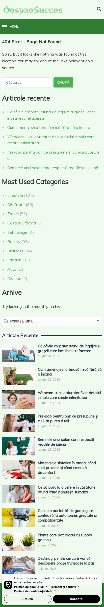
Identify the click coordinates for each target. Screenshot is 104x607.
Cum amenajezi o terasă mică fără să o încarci (49, 127)
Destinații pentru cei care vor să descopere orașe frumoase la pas (66, 561)
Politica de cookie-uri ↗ (31, 587)
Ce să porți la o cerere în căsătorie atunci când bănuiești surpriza (66, 489)
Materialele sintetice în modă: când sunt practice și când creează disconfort (67, 468)
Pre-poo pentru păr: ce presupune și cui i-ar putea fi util (68, 418)
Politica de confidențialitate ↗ (35, 591)
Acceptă (76, 599)
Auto (11, 269)
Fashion (14, 259)
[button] (10, 26)
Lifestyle (15, 195)
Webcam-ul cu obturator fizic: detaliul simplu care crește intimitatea (69, 395)
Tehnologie (17, 232)
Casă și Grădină (21, 222)
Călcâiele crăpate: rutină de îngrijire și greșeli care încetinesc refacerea (69, 348)
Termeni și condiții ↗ (65, 587)
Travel (13, 213)
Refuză (27, 599)
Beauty (13, 241)
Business (15, 250)
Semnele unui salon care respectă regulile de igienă (52, 167)
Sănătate (16, 204)
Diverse (14, 278)
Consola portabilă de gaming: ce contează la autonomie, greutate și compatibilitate (67, 515)
